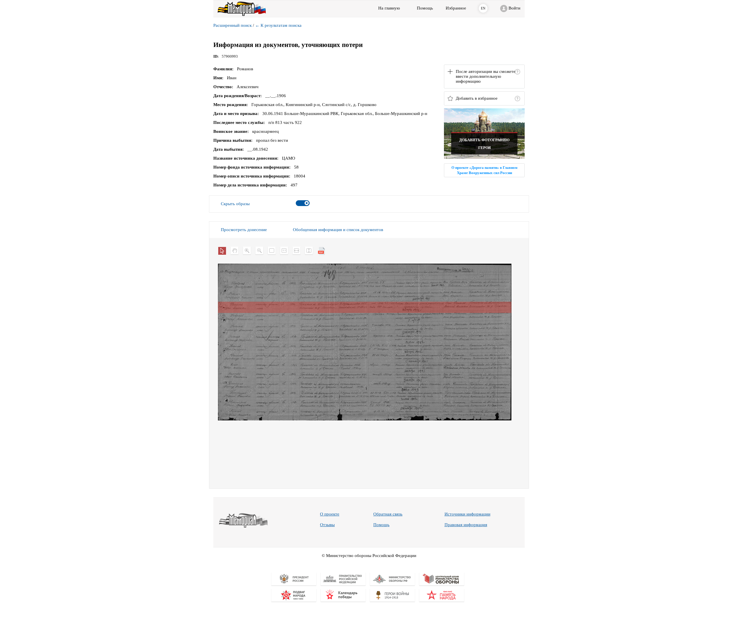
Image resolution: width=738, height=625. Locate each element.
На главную (389, 8)
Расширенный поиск (232, 25)
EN (483, 8)
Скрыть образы (235, 203)
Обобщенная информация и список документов (338, 229)
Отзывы (327, 524)
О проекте (329, 514)
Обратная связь (387, 514)
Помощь (381, 524)
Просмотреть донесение (244, 229)
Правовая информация (466, 524)
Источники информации (467, 514)
